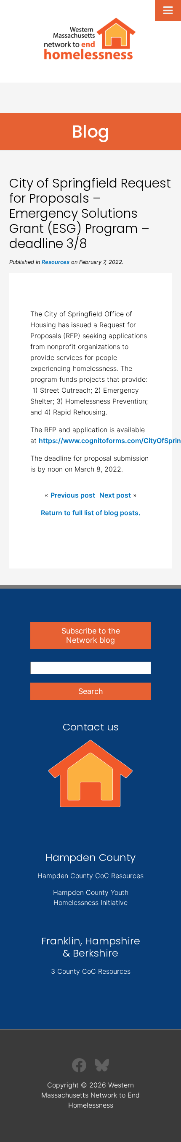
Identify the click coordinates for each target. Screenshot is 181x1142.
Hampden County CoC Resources (90, 875)
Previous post (73, 495)
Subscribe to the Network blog (90, 635)
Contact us (91, 727)
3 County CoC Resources (90, 971)
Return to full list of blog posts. (91, 512)
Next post (115, 495)
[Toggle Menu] (168, 10)
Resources (55, 262)
